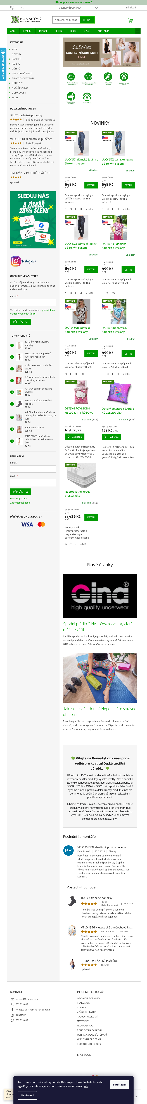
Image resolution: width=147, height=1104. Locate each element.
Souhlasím (118, 1085)
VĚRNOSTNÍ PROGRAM (87, 1039)
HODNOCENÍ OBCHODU (88, 1044)
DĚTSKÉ (15, 69)
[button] (67, 52)
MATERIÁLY (81, 1021)
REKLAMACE (82, 1003)
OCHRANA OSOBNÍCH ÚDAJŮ (91, 1035)
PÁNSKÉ (15, 64)
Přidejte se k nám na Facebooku (31, 1010)
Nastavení (26, 1095)
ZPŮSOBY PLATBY (85, 1012)
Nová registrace (17, 498)
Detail (90, 185)
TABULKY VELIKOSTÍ (86, 1017)
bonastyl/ (19, 1015)
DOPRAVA (81, 1007)
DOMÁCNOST (18, 93)
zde (84, 1086)
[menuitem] (11, 31)
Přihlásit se (19, 321)
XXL (113, 293)
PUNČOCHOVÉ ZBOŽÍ (21, 78)
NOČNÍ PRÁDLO (18, 88)
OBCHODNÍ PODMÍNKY (68, 8)
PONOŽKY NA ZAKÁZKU (88, 1030)
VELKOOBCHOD (84, 1026)
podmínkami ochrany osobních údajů (31, 312)
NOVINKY (15, 54)
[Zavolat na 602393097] (14, 7)
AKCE (13, 49)
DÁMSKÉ (15, 59)
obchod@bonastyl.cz (25, 999)
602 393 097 (20, 1004)
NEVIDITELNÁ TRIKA (21, 73)
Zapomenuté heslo (19, 503)
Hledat (86, 19)
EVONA (14, 97)
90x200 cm (69, 544)
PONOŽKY (16, 83)
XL (80, 209)
